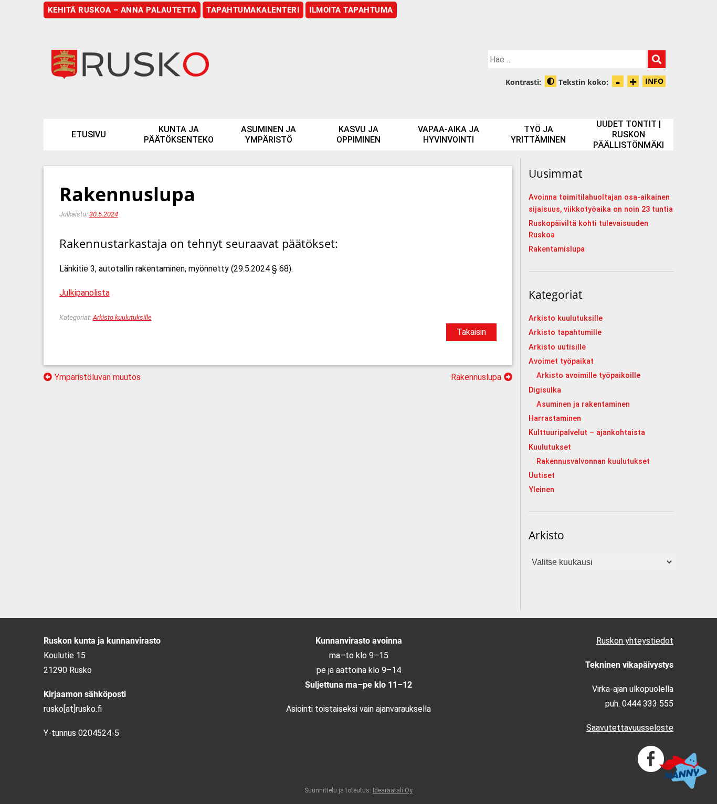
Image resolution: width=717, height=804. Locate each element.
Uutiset (542, 475)
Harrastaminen (555, 418)
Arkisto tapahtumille (565, 332)
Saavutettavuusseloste (629, 728)
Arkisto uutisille (557, 347)
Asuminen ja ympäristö (268, 134)
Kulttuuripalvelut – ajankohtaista (587, 432)
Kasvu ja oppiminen (358, 134)
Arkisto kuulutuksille (122, 317)
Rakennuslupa (476, 377)
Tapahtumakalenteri (252, 10)
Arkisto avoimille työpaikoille (588, 375)
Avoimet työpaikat (561, 361)
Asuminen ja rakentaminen (583, 404)
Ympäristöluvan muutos (98, 377)
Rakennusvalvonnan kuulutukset (593, 461)
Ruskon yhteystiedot (634, 641)
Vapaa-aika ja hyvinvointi (448, 134)
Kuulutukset (550, 447)
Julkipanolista (84, 293)
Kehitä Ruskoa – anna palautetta (122, 10)
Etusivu (88, 134)
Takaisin (471, 332)
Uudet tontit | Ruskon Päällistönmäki (628, 134)
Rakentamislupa (557, 249)
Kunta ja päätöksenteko (179, 134)
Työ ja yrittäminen (538, 134)
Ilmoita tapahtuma (351, 10)
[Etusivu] (201, 64)
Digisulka (545, 390)
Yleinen (541, 489)
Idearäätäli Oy (393, 790)
